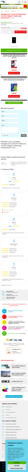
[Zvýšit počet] (12, 31)
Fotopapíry (7, 11)
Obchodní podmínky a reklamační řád (13, 429)
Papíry (2, 11)
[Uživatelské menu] (23, 2)
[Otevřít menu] (19, 2)
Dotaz (2, 125)
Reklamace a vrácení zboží (11, 432)
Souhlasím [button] (17, 462)
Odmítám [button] (16, 465)
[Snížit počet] (12, 32)
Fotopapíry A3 (13, 11)
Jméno (2, 111)
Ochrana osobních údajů (11, 435)
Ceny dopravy (4, 24)
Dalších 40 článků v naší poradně (14, 396)
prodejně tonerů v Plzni (17, 163)
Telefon (3, 120)
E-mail (2, 116)
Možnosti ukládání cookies (11, 437)
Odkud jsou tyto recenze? (6, 285)
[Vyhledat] (25, 6)
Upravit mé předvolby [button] (17, 468)
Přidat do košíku (21, 31)
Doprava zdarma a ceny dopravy (12, 426)
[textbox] (12, 6)
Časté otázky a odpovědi (11, 424)
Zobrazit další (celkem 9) (14, 102)
